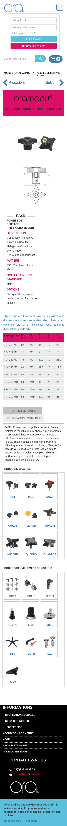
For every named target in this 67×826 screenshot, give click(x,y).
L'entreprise (13, 727)
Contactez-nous (15, 752)
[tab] (33, 345)
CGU (7, 739)
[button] (33, 345)
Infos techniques (16, 721)
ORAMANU (24, 73)
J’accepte (31, 820)
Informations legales (19, 715)
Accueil (8, 73)
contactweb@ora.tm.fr (27, 774)
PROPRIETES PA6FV (22, 411)
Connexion (34, 39)
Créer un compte (35, 46)
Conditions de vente (18, 733)
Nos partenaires (16, 746)
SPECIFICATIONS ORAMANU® (23, 418)
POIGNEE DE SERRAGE (48, 73)
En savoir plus (12, 820)
